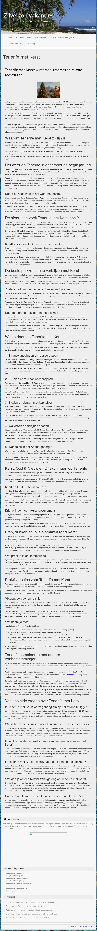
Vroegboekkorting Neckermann (18, 878)
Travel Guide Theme (86, 927)
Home (9, 37)
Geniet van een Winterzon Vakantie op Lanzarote (25, 906)
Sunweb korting (12, 886)
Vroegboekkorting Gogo (15, 881)
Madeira (45, 672)
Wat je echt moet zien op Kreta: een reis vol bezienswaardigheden (32, 910)
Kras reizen (10, 891)
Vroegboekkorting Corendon (17, 873)
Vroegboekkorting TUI (14, 876)
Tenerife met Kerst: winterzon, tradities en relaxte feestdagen (30, 902)
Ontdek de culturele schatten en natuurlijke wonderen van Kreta (31, 914)
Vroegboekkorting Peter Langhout (19, 888)
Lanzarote (21, 666)
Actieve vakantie (23, 37)
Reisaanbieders (14, 44)
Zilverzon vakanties (28, 16)
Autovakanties (41, 37)
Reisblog (31, 44)
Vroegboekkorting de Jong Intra (18, 883)
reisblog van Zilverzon (64, 675)
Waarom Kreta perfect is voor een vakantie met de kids (28, 918)
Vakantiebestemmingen (62, 37)
